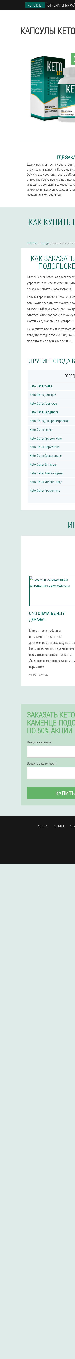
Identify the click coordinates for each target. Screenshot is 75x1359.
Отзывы (59, 826)
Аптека (42, 826)
